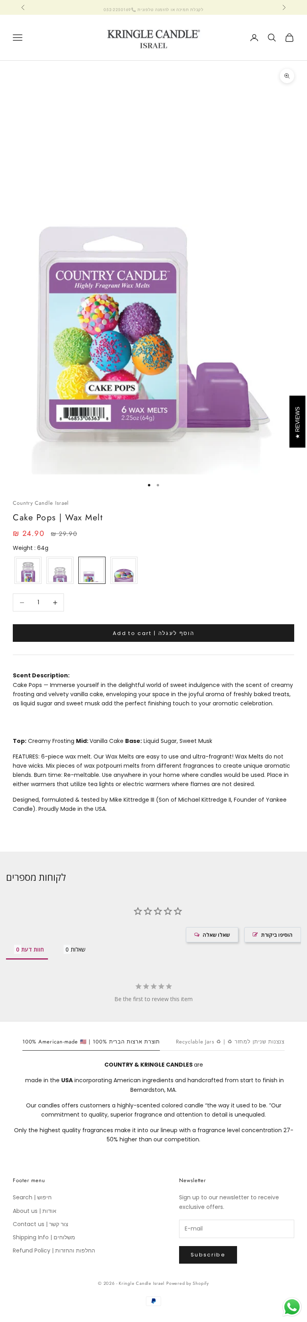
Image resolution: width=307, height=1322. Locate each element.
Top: (19, 741)
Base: (133, 741)
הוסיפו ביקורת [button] (277, 934)
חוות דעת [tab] (32, 949)
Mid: (82, 741)
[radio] (27, 570)
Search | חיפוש (32, 1197)
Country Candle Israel (41, 503)
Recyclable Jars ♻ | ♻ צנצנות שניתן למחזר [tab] (230, 1041)
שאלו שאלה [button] (216, 934)
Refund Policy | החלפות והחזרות (54, 1250)
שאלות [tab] (78, 949)
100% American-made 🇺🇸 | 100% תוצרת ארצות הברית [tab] (91, 1041)
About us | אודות (34, 1211)
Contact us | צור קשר (40, 1224)
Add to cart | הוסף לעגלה (153, 633)
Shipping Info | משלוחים (44, 1237)
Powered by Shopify (187, 1283)
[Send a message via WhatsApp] (292, 1307)
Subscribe (208, 1254)
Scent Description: (41, 675)
